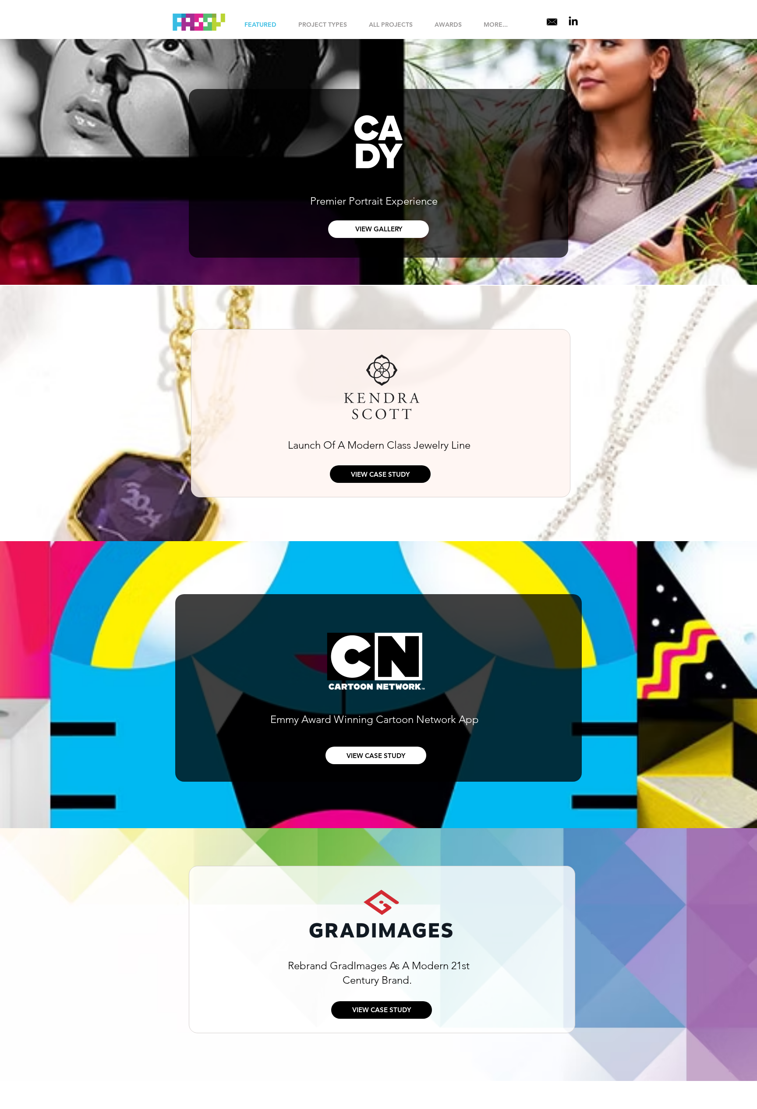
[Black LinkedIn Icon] (573, 20)
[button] (322, 25)
